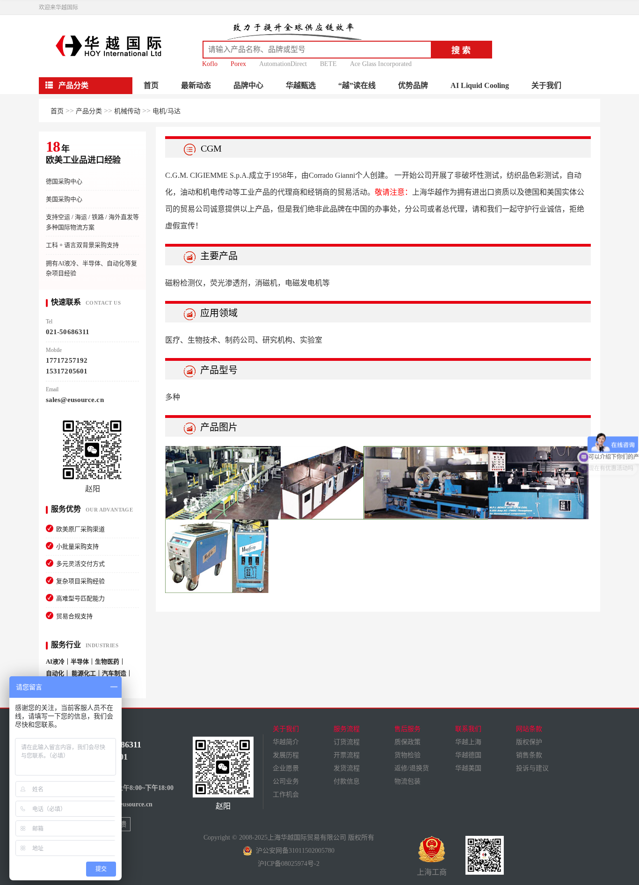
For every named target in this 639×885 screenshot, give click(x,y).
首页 (151, 85)
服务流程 (347, 728)
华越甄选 (301, 85)
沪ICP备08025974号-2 (289, 863)
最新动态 (196, 85)
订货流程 (347, 742)
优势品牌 (413, 85)
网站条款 (529, 728)
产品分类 (89, 111)
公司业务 (286, 781)
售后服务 (407, 728)
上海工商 (432, 872)
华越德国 (468, 755)
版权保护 (529, 742)
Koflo (210, 63)
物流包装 (407, 781)
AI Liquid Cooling (479, 85)
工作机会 (286, 794)
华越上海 (468, 742)
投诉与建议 (532, 768)
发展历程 (286, 755)
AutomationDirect (283, 63)
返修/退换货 (411, 768)
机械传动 (127, 111)
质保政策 (407, 742)
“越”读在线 (357, 85)
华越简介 (286, 742)
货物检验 (407, 755)
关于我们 (546, 85)
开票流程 (347, 755)
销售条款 (529, 755)
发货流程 (347, 768)
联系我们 (468, 728)
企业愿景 (286, 768)
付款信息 (347, 781)
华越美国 (468, 768)
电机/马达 (166, 111)
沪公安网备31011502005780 (293, 850)
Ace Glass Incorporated (381, 63)
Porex (238, 63)
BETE (328, 63)
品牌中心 (248, 85)
